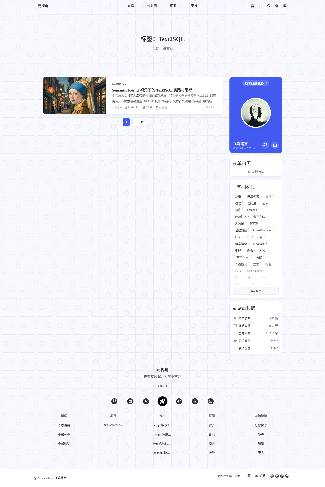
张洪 (261, 443)
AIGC (149, 107)
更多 (261, 452)
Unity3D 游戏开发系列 (163, 452)
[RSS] (146, 401)
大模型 (162, 107)
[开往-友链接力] (252, 5)
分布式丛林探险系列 (163, 443)
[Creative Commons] (279, 475)
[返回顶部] (162, 401)
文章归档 (64, 425)
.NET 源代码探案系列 (163, 425)
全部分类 (64, 434)
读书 (212, 434)
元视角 (43, 6)
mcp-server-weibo (114, 424)
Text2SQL (134, 107)
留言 (212, 425)
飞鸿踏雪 (61, 478)
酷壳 (261, 434)
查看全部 (256, 291)
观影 (212, 443)
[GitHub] (265, 145)
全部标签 (64, 443)
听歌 (212, 452)
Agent (118, 107)
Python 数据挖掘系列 (163, 434)
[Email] (275, 145)
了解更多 (162, 386)
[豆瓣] (195, 401)
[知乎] (211, 401)
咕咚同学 (261, 425)
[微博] (179, 401)
